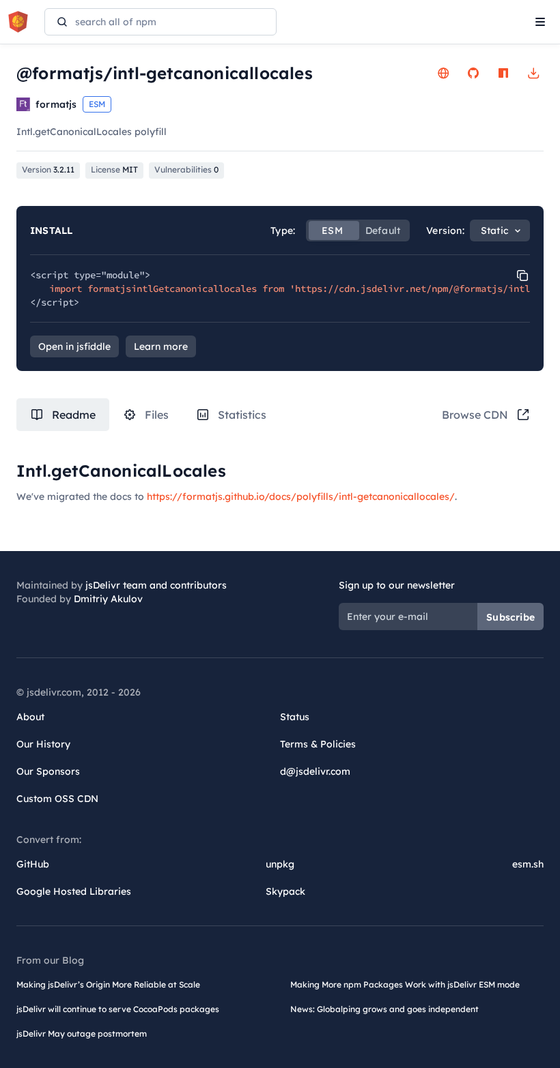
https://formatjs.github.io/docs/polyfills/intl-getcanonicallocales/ (301, 496)
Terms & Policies (318, 744)
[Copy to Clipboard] (522, 275)
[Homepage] (443, 73)
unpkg (280, 864)
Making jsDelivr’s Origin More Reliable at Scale (108, 984)
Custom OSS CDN (57, 798)
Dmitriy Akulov (108, 599)
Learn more (161, 346)
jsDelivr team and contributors (156, 585)
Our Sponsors (48, 771)
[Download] (533, 73)
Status (294, 717)
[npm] (503, 73)
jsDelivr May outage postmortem (81, 1033)
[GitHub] (473, 73)
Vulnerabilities (186, 169)
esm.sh (528, 864)
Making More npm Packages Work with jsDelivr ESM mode (405, 984)
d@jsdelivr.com (315, 771)
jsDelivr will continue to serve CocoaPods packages (117, 1009)
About (30, 717)
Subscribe (510, 617)
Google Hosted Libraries (73, 891)
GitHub (32, 864)
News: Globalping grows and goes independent (384, 1009)
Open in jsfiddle (74, 346)
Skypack (285, 891)
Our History (43, 744)
